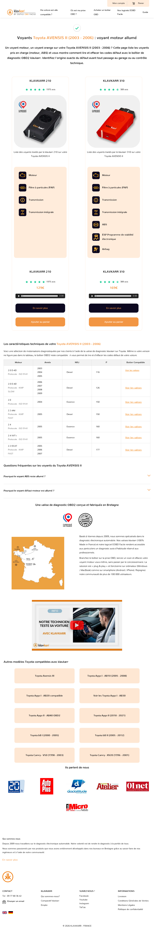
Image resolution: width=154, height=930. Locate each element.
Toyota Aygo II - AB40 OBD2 (44, 715)
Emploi (44, 905)
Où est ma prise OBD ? (78, 12)
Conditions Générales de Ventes (133, 901)
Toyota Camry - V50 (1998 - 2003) (44, 755)
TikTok (82, 907)
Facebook (84, 896)
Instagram (84, 903)
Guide (145, 12)
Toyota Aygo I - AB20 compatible (44, 695)
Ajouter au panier (40, 322)
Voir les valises (133, 388)
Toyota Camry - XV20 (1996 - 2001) (109, 755)
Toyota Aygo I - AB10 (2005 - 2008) (109, 676)
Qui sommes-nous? (50, 896)
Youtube (83, 900)
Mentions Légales (126, 905)
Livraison (122, 896)
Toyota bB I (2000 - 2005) (44, 735)
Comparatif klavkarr (50, 901)
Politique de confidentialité (130, 909)
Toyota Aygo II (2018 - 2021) (109, 715)
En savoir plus (40, 308)
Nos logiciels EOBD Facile (126, 12)
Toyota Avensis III (44, 676)
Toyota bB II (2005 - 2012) (109, 735)
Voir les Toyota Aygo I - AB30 (109, 695)
